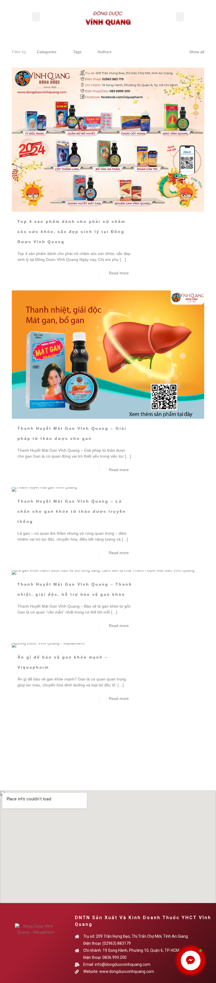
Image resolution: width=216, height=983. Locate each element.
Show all (196, 52)
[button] (36, 16)
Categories (46, 52)
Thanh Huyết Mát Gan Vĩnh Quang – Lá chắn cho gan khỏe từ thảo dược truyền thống (71, 511)
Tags (77, 52)
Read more (119, 273)
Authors (104, 52)
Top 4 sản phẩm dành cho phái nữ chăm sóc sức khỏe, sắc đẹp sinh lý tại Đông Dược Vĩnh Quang (71, 231)
